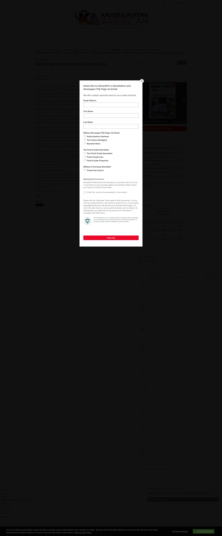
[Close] (142, 81)
